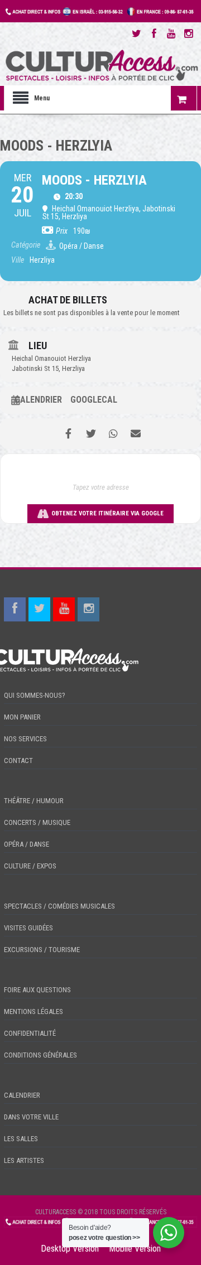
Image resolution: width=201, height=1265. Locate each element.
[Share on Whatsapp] (113, 433)
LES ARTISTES (24, 1160)
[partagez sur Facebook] (68, 433)
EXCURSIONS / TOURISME (42, 949)
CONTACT (18, 760)
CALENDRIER (22, 1095)
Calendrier (38, 400)
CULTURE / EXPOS (30, 866)
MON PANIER (22, 717)
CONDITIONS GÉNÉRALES (40, 1055)
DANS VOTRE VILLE (31, 1117)
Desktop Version (70, 1248)
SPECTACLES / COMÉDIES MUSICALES (59, 906)
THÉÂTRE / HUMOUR (34, 800)
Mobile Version (135, 1248)
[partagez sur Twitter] (90, 433)
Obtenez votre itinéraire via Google (107, 513)
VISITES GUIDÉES (28, 928)
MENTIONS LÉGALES (33, 1011)
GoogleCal (93, 400)
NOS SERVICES (25, 739)
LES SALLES (21, 1138)
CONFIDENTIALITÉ (30, 1033)
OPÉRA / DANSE (26, 844)
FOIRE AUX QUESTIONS (37, 990)
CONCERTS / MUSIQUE (37, 822)
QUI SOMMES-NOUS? (34, 695)
